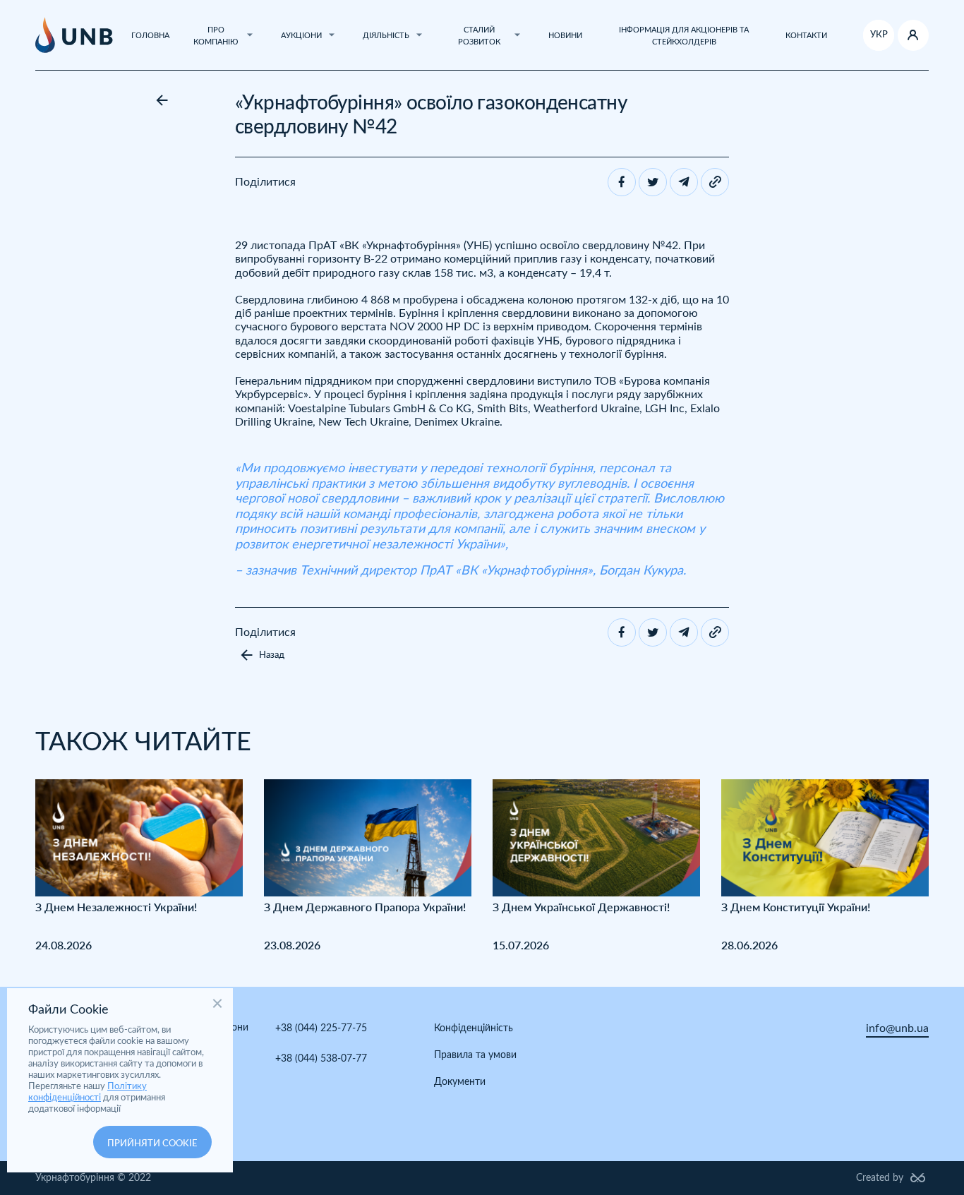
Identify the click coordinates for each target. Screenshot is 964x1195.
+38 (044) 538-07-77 (321, 1059)
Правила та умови (475, 1055)
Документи (460, 1082)
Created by (879, 1178)
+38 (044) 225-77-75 (321, 1028)
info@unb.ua (897, 1028)
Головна (150, 36)
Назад (271, 655)
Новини (565, 36)
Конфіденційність (473, 1028)
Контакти (806, 36)
